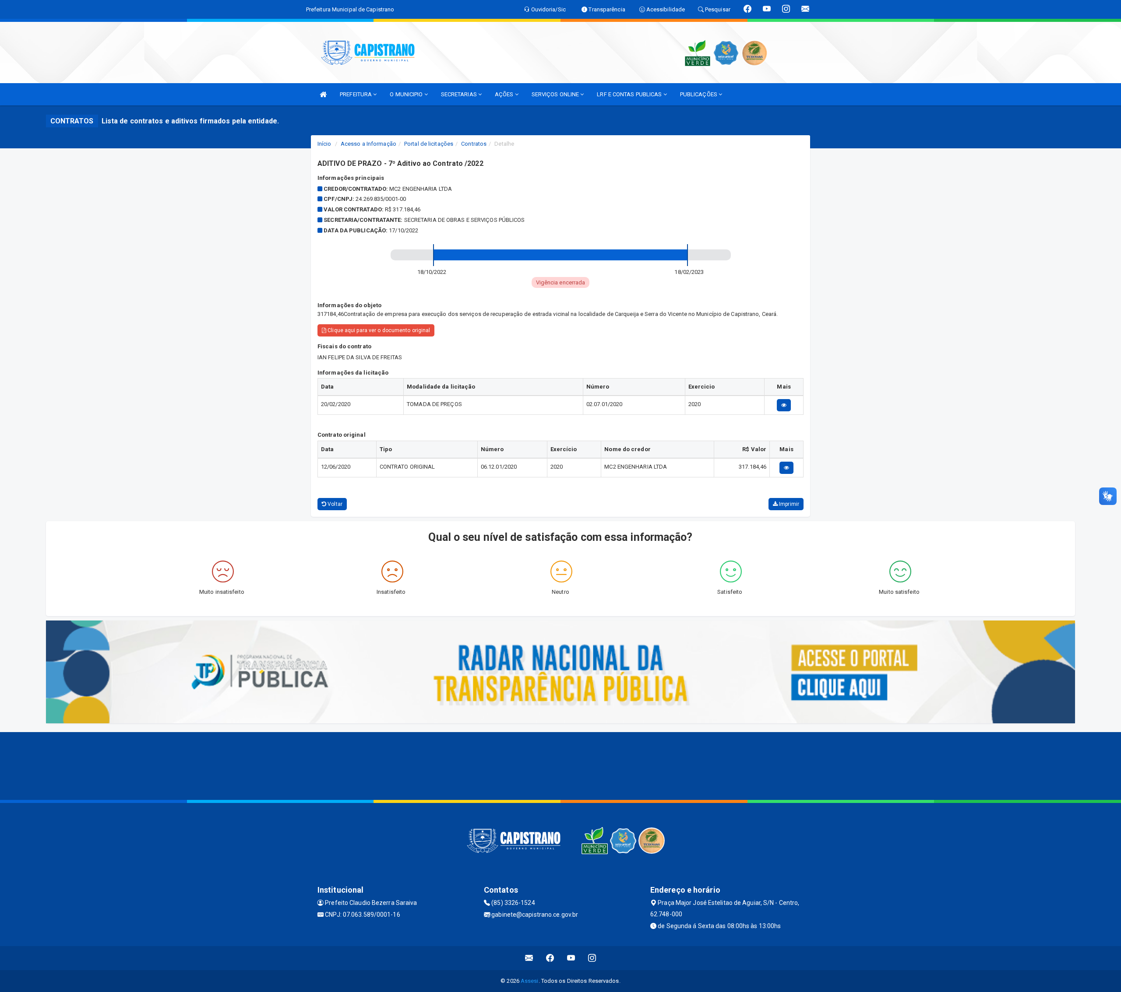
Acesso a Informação (368, 143)
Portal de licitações (428, 143)
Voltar (334, 504)
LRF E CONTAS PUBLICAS (630, 94)
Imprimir (788, 504)
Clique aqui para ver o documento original (378, 330)
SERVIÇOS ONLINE (556, 94)
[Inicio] (323, 94)
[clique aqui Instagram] (592, 958)
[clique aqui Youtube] (571, 958)
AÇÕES (505, 94)
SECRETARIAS (459, 94)
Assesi (530, 981)
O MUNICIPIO (407, 94)
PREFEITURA (356, 94)
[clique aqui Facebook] (550, 958)
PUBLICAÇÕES (699, 94)
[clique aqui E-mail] (529, 958)
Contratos (473, 143)
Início (324, 143)
